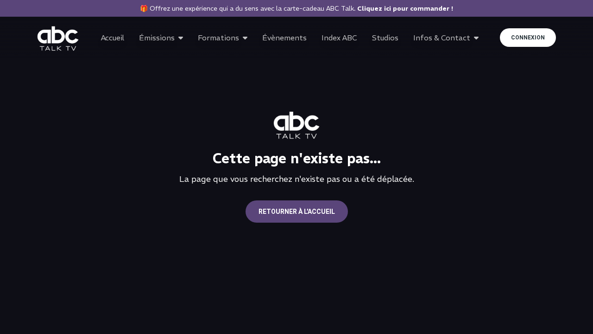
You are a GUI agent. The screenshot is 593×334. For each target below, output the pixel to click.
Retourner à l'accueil (297, 211)
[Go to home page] (58, 38)
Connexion (528, 37)
